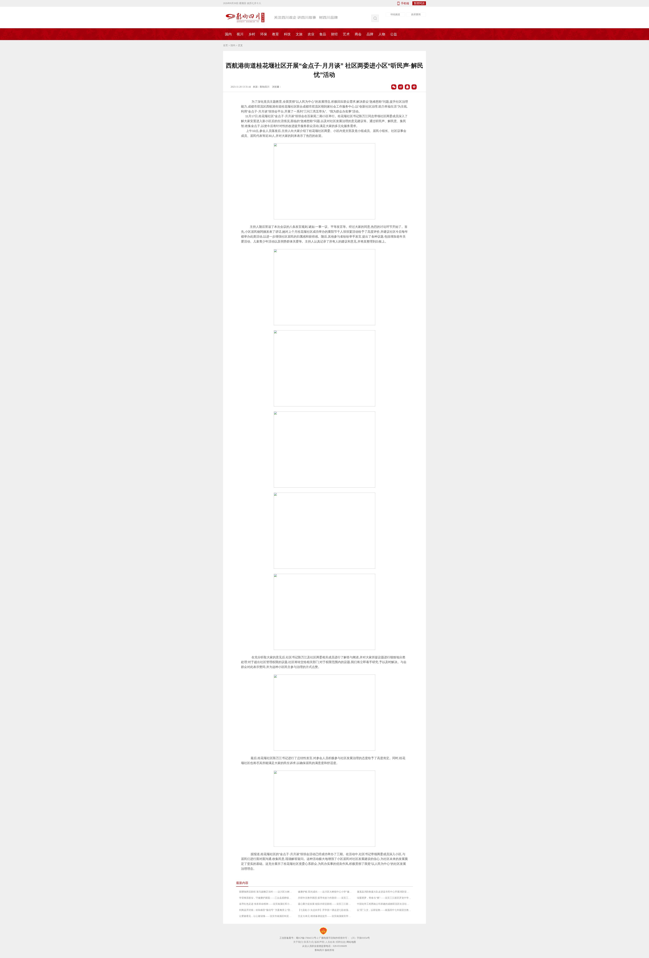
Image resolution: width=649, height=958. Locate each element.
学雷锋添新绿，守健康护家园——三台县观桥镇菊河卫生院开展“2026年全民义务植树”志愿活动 (266, 898)
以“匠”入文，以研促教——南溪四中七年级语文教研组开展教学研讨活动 (384, 910)
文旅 (299, 34)
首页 (225, 45)
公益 (393, 34)
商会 (358, 34)
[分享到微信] (393, 86)
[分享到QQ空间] (414, 86)
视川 (240, 34)
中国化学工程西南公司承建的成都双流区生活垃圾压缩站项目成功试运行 (384, 904)
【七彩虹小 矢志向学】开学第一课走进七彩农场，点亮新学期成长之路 (325, 910)
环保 (263, 34)
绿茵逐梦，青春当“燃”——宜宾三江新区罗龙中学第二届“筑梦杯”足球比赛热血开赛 (384, 898)
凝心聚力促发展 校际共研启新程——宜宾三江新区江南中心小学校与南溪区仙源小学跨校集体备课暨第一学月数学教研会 (325, 904)
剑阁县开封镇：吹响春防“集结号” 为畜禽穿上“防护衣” (266, 910)
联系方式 (308, 942)
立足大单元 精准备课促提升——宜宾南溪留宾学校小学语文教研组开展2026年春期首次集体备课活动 (325, 916)
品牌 (370, 34)
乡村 (251, 34)
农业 (311, 34)
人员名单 (330, 942)
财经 (334, 34)
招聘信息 (340, 942)
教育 (275, 34)
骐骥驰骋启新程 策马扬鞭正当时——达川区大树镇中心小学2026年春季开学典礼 (266, 892)
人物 (381, 34)
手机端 (405, 3)
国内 (228, 34)
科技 (287, 34)
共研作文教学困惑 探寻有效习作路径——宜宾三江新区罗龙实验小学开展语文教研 (325, 898)
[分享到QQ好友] (407, 86)
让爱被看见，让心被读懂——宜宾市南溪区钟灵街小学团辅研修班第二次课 (266, 916)
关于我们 (298, 942)
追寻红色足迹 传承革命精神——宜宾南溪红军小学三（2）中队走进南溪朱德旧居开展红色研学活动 (266, 904)
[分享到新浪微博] (400, 86)
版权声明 (319, 942)
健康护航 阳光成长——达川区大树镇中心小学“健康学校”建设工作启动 (325, 892)
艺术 (346, 34)
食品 (322, 34)
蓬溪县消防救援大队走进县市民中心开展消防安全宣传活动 (384, 892)
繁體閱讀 (419, 3)
